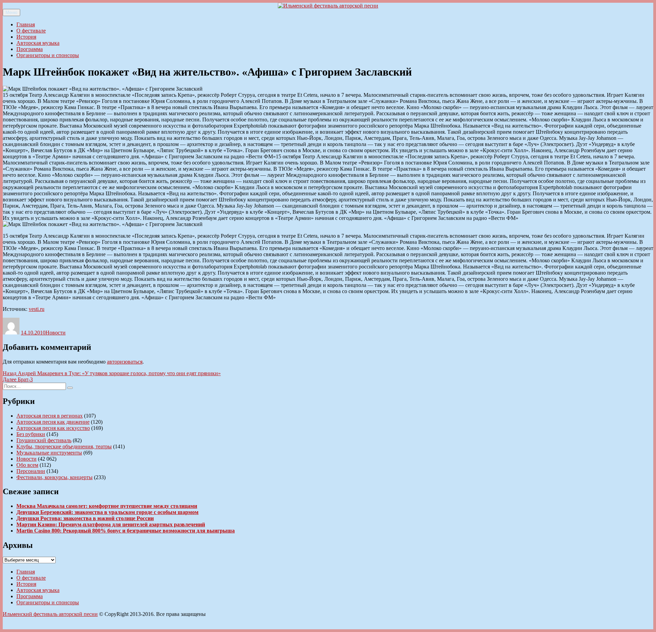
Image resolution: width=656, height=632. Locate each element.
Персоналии (30, 471)
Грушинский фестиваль (43, 440)
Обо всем (27, 465)
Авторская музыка (37, 43)
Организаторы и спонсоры (47, 55)
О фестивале (31, 31)
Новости (55, 332)
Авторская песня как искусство (53, 428)
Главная (25, 24)
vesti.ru (36, 309)
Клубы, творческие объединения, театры (64, 446)
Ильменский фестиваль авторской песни (50, 614)
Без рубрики (30, 434)
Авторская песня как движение (53, 422)
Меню (11, 12)
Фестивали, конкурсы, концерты (54, 477)
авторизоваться (124, 362)
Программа (29, 49)
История (26, 37)
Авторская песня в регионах (49, 416)
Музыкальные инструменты (49, 453)
